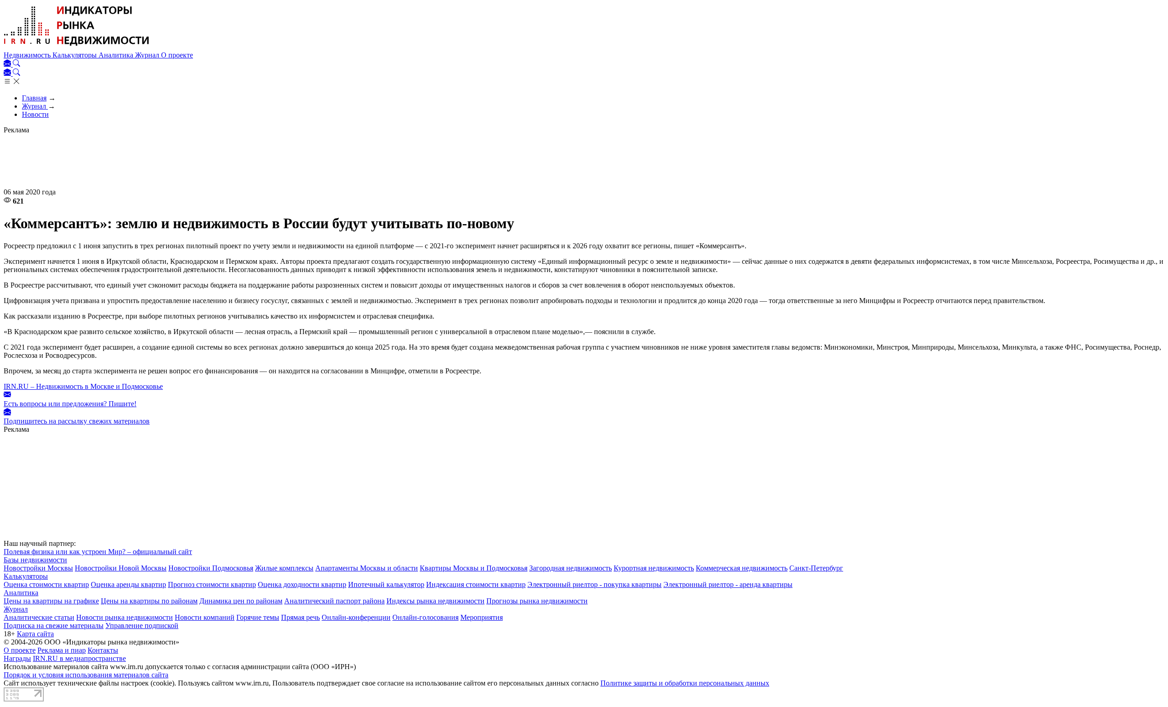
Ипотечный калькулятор (386, 584)
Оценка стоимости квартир (46, 584)
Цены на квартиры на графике (51, 601)
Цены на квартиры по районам (149, 601)
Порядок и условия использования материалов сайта (86, 675)
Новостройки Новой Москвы (121, 568)
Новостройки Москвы (38, 568)
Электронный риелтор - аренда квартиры (728, 584)
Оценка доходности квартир (302, 584)
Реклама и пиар (61, 650)
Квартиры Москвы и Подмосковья (473, 568)
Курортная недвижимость (654, 568)
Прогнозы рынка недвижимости (537, 601)
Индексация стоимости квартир (476, 584)
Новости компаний (205, 617)
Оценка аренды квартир (128, 584)
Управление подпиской (141, 625)
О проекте (177, 55)
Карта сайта (35, 634)
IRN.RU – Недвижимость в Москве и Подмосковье (83, 386)
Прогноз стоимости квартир (212, 584)
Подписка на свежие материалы (54, 625)
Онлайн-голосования (425, 617)
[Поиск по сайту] (16, 64)
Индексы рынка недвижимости (435, 601)
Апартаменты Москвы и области (366, 568)
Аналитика (117, 55)
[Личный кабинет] (8, 64)
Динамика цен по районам (240, 601)
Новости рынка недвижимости (124, 617)
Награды (17, 658)
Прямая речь (300, 617)
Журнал (148, 55)
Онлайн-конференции (356, 617)
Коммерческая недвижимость (741, 568)
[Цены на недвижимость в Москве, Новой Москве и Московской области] (77, 47)
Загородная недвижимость (570, 568)
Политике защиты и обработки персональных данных (684, 683)
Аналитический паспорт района (334, 601)
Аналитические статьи (39, 617)
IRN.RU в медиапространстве (79, 658)
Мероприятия (481, 617)
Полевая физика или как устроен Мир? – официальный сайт (98, 551)
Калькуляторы (75, 55)
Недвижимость (28, 55)
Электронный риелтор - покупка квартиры (594, 584)
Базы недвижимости (35, 560)
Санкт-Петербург (816, 568)
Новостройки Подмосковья (210, 568)
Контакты (103, 650)
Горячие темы (257, 617)
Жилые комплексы (284, 568)
